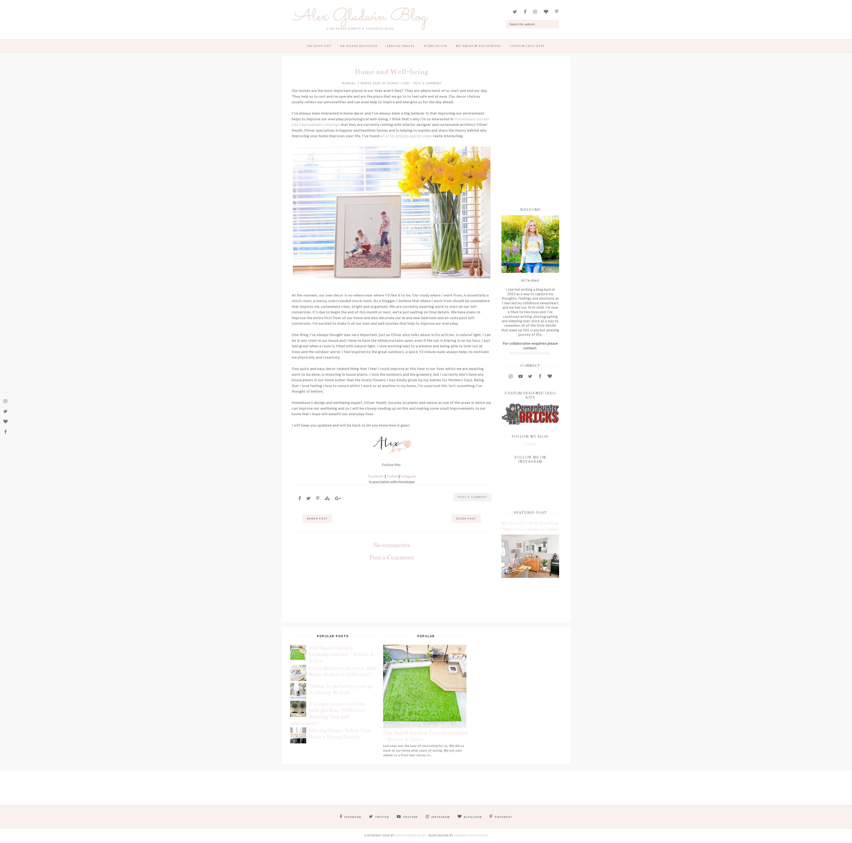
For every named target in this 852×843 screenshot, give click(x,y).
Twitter (392, 476)
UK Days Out (319, 45)
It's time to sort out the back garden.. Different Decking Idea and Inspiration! (327, 713)
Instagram (408, 476)
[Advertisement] (530, 132)
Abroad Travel (400, 45)
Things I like (398, 83)
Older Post (466, 518)
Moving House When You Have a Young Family (339, 733)
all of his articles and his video (406, 136)
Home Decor (435, 45)
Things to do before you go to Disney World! (341, 689)
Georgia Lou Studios (471, 835)
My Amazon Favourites (478, 45)
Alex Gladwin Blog (360, 17)
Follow (530, 444)
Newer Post (317, 518)
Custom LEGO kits (527, 45)
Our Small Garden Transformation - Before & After (341, 654)
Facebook (375, 476)
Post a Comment (427, 83)
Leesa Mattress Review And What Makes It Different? (342, 671)
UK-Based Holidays (358, 45)
